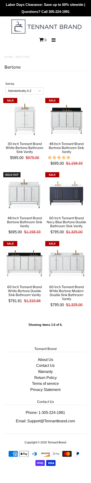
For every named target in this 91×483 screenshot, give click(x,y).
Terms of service (45, 384)
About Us (45, 360)
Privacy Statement (45, 390)
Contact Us (45, 366)
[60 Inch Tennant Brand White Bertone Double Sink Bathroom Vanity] (24, 262)
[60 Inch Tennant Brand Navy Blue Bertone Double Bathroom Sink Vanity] (66, 193)
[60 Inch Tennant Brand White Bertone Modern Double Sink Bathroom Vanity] (66, 262)
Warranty (45, 372)
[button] (59, 158)
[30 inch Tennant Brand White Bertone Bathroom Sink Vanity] (24, 119)
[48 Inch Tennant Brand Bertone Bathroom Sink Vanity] (66, 119)
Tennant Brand (57, 442)
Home (8, 57)
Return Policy (45, 378)
